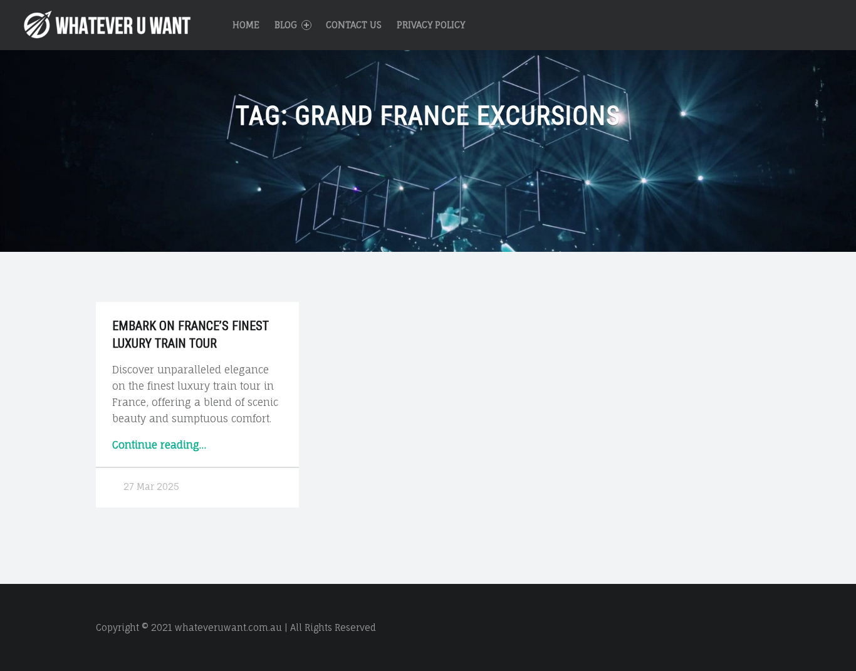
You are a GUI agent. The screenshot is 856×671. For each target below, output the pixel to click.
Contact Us (354, 24)
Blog (285, 24)
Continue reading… (159, 445)
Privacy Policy (431, 24)
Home (245, 24)
